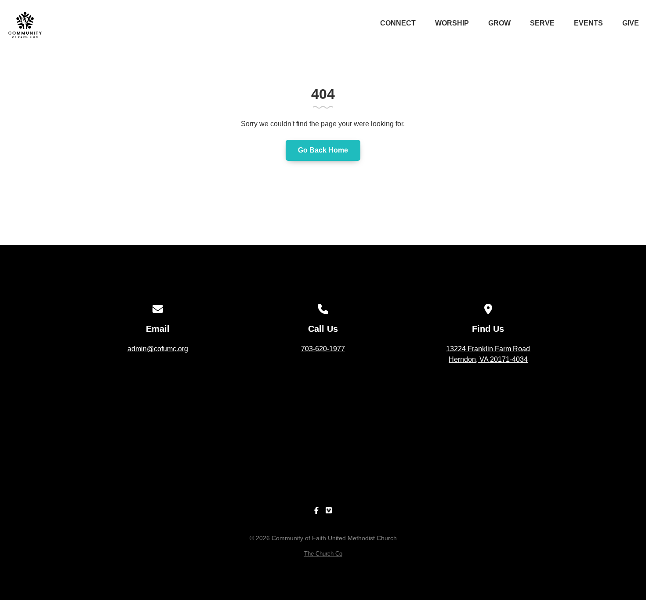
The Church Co (323, 553)
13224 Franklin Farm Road (488, 354)
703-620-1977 (323, 349)
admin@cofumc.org (157, 349)
